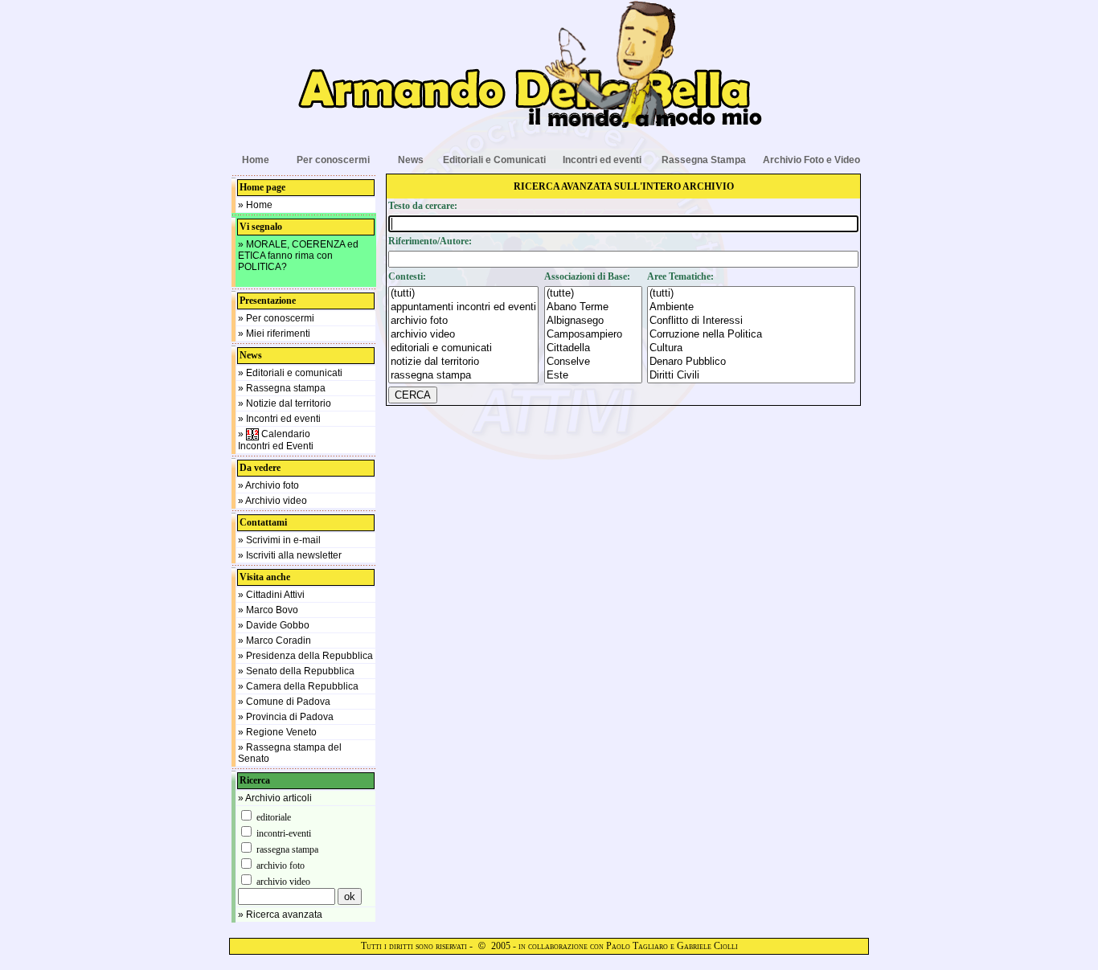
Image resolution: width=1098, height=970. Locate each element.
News (411, 160)
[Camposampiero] (593, 335)
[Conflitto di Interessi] (751, 321)
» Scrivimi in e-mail (279, 540)
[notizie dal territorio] (463, 362)
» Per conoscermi (276, 318)
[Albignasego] (593, 321)
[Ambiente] (751, 307)
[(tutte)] (593, 294)
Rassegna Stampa (704, 160)
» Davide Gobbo (273, 625)
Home (255, 160)
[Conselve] (593, 362)
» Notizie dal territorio (284, 403)
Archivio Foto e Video (811, 160)
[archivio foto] (463, 321)
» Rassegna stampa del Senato (290, 753)
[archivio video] (463, 335)
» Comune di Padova (284, 701)
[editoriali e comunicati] (463, 348)
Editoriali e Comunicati (494, 160)
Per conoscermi (333, 160)
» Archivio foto (268, 485)
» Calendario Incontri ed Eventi (275, 440)
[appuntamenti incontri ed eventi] (463, 307)
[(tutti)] (463, 294)
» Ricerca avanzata (280, 914)
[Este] (593, 376)
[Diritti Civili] (751, 376)
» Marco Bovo (268, 610)
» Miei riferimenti (274, 333)
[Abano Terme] (593, 307)
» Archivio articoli (275, 798)
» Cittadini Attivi (271, 594)
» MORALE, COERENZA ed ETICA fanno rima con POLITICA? (298, 255)
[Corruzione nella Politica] (751, 335)
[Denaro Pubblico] (751, 362)
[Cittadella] (593, 348)
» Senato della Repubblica (296, 671)
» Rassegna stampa (282, 388)
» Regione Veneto (277, 732)
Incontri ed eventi (602, 160)
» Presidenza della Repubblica (305, 655)
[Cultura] (751, 348)
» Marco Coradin (274, 640)
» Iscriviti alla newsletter (290, 555)
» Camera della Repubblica (298, 686)
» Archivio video (272, 500)
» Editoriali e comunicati (290, 373)
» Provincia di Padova (286, 716)
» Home (255, 205)
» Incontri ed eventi (279, 418)
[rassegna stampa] (463, 376)
